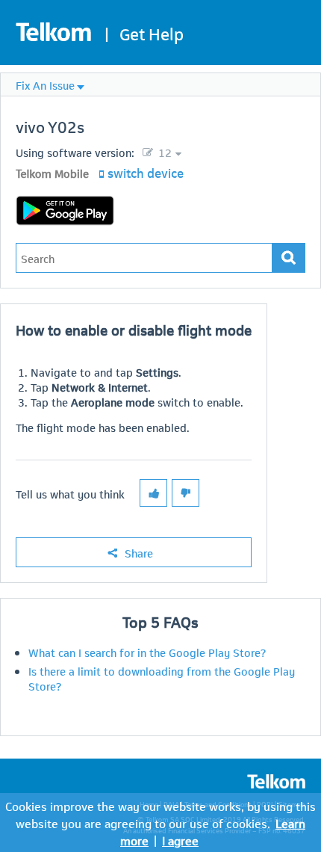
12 (163, 151)
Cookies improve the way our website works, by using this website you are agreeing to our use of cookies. (160, 814)
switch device (145, 172)
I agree (180, 839)
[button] (153, 493)
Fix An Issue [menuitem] (45, 84)
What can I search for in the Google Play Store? (147, 651)
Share (139, 552)
